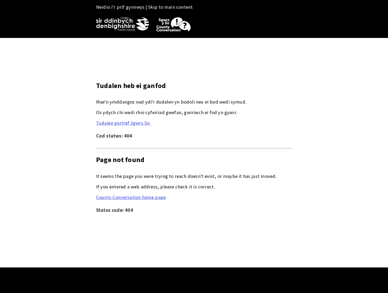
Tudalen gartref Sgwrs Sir (123, 123)
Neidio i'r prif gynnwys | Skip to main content (144, 7)
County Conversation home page (130, 197)
